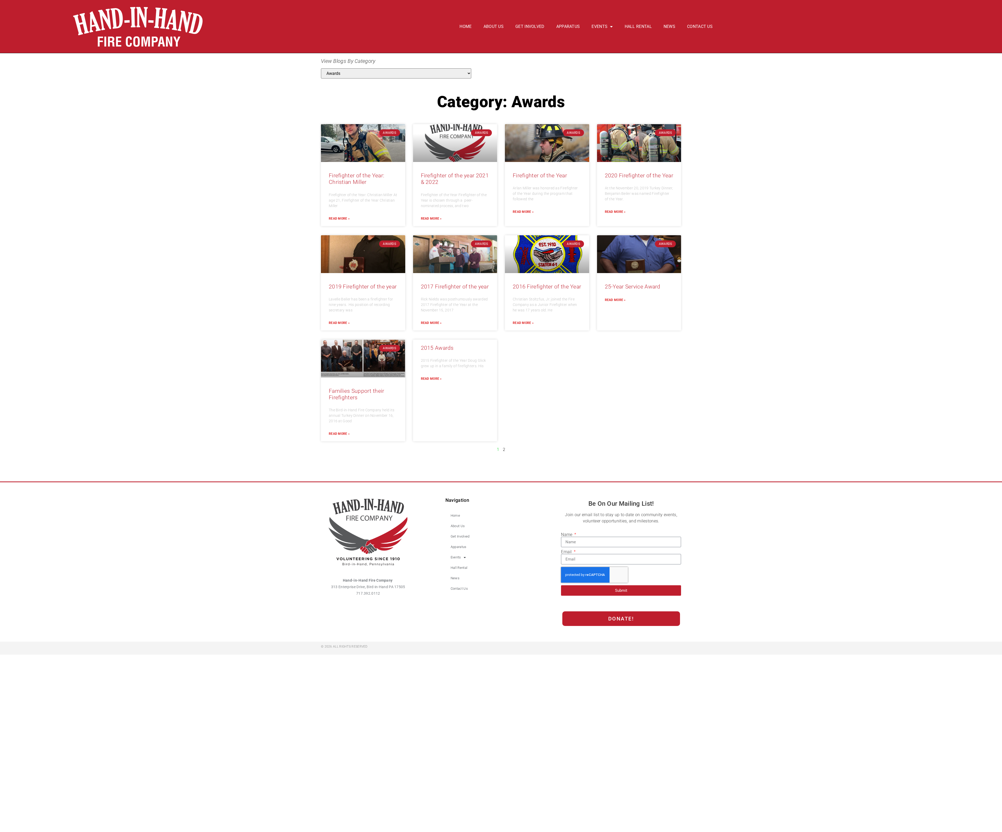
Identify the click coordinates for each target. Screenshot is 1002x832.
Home (466, 26)
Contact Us (700, 26)
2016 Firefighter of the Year (547, 287)
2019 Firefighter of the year (363, 287)
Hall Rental (638, 26)
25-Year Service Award (632, 287)
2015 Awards (437, 348)
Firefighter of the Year (540, 175)
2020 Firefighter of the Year (639, 175)
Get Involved (530, 26)
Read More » (339, 218)
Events (599, 26)
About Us (494, 26)
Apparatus (568, 26)
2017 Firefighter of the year (455, 287)
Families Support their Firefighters (356, 394)
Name (567, 535)
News (669, 26)
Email (567, 552)
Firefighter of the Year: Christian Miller (356, 178)
